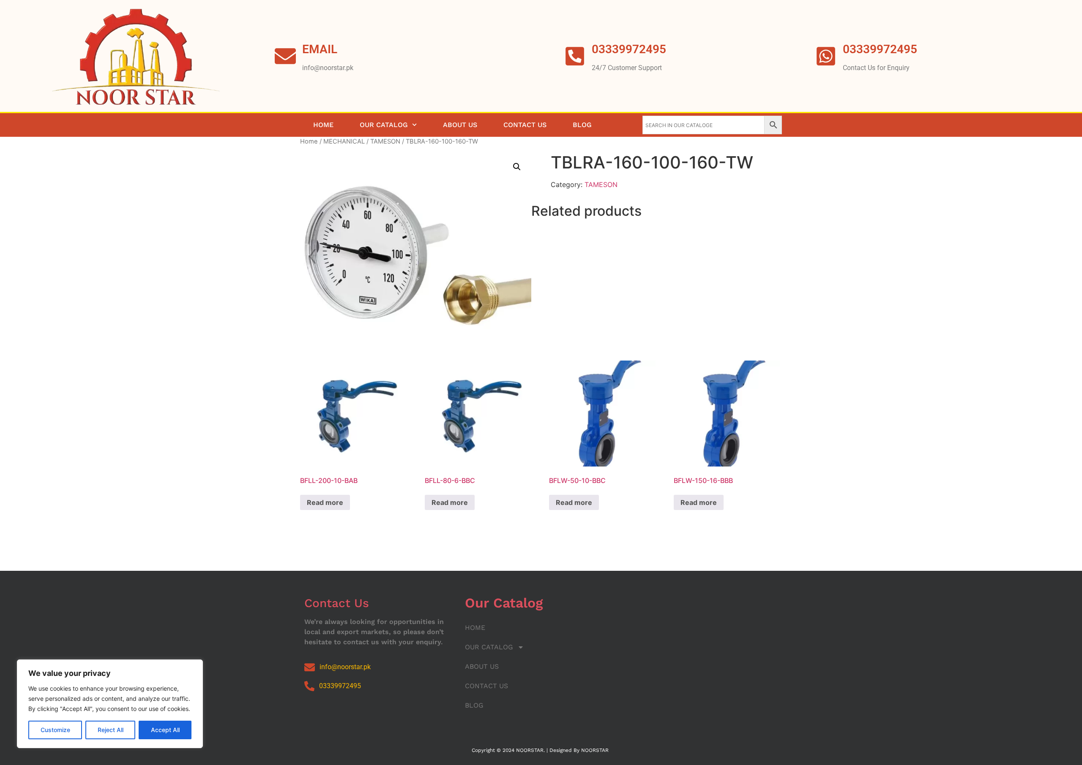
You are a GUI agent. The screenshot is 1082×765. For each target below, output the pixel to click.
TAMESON (385, 141)
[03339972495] (825, 56)
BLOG (582, 125)
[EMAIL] (285, 56)
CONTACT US (524, 125)
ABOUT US (460, 125)
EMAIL (319, 49)
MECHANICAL (344, 141)
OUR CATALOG (384, 125)
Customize (55, 729)
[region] (110, 703)
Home (309, 141)
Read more (325, 502)
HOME (323, 125)
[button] (517, 166)
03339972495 (880, 49)
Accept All (165, 729)
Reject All (110, 729)
